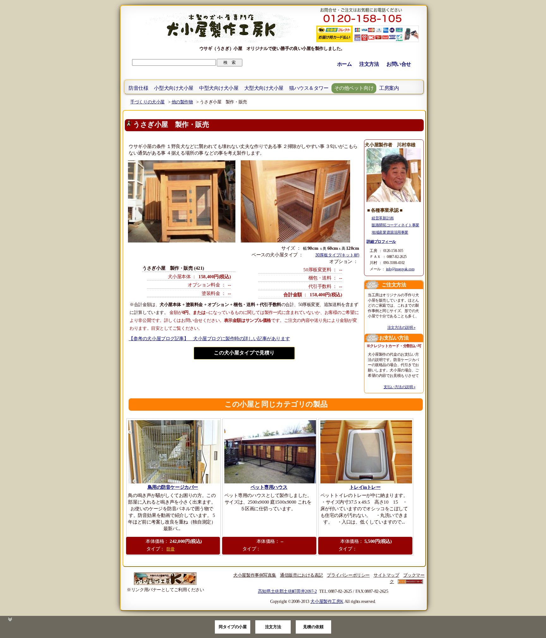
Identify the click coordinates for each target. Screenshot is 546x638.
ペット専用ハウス (269, 487)
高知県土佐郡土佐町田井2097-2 (287, 591)
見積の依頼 (313, 626)
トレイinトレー (365, 487)
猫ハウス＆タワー (309, 88)
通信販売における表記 (301, 575)
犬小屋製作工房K (326, 601)
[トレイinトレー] (365, 451)
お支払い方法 (394, 338)
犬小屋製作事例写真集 (254, 575)
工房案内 (389, 88)
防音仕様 (138, 88)
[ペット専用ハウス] (269, 451)
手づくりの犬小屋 (147, 101)
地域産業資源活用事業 (390, 232)
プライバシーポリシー (348, 575)
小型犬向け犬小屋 (173, 88)
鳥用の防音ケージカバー (173, 487)
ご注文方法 (394, 285)
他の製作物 (182, 101)
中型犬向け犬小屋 (219, 88)
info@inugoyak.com (400, 269)
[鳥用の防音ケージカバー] (173, 451)
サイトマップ (386, 575)
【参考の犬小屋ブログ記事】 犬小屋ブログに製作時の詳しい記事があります (209, 338)
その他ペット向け (354, 88)
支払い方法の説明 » (400, 387)
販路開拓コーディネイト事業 (395, 225)
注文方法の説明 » (401, 327)
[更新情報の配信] (410, 581)
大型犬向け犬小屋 (264, 88)
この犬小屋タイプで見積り (244, 352)
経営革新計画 (382, 218)
